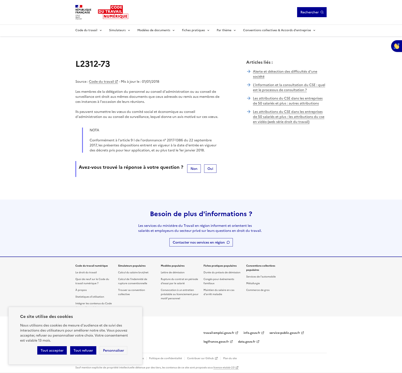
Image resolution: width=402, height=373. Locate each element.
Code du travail (86, 30)
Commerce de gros (257, 290)
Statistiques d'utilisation (89, 297)
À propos (81, 290)
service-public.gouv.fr (284, 333)
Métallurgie (253, 283)
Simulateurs (117, 30)
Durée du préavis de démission (222, 272)
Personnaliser (113, 350)
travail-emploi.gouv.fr (219, 333)
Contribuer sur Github (200, 358)
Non (194, 168)
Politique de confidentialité (165, 358)
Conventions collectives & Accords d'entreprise (277, 30)
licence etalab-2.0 (223, 367)
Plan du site (230, 358)
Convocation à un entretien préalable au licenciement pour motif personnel (179, 294)
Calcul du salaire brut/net (133, 272)
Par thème (224, 30)
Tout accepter (52, 350)
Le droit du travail (86, 272)
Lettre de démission (172, 272)
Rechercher (309, 12)
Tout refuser (83, 350)
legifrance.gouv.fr (216, 341)
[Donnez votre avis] (396, 46)
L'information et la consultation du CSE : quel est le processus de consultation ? (289, 87)
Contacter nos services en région (199, 242)
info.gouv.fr (252, 333)
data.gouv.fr (246, 341)
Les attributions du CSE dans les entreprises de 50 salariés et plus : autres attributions (288, 101)
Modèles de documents (153, 30)
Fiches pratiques (193, 30)
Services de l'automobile (261, 277)
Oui (210, 168)
